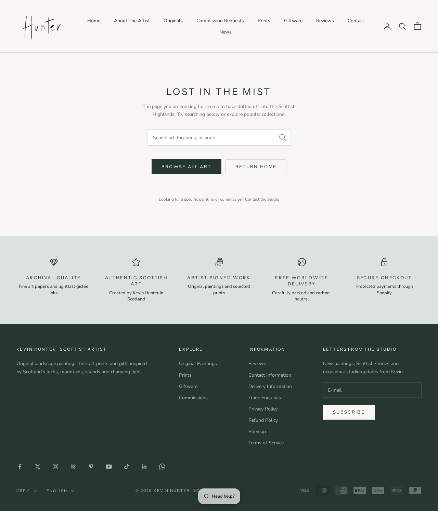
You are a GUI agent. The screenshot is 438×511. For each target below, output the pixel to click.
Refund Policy (263, 420)
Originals (173, 20)
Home (93, 20)
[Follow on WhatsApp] (162, 466)
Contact (356, 20)
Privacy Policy (263, 409)
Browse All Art (186, 167)
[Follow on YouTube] (108, 466)
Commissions (193, 397)
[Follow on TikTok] (126, 466)
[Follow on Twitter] (37, 466)
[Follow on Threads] (73, 466)
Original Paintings (198, 363)
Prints (264, 20)
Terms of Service (266, 443)
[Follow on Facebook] (19, 466)
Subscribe (349, 412)
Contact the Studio (262, 199)
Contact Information (269, 375)
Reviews (325, 20)
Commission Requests (220, 20)
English (57, 490)
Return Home (256, 167)
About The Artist (132, 20)
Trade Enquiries (264, 397)
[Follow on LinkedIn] (144, 466)
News (225, 32)
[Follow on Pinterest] (91, 466)
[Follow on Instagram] (55, 466)
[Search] (282, 137)
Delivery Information (270, 386)
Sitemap (257, 431)
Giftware (293, 20)
